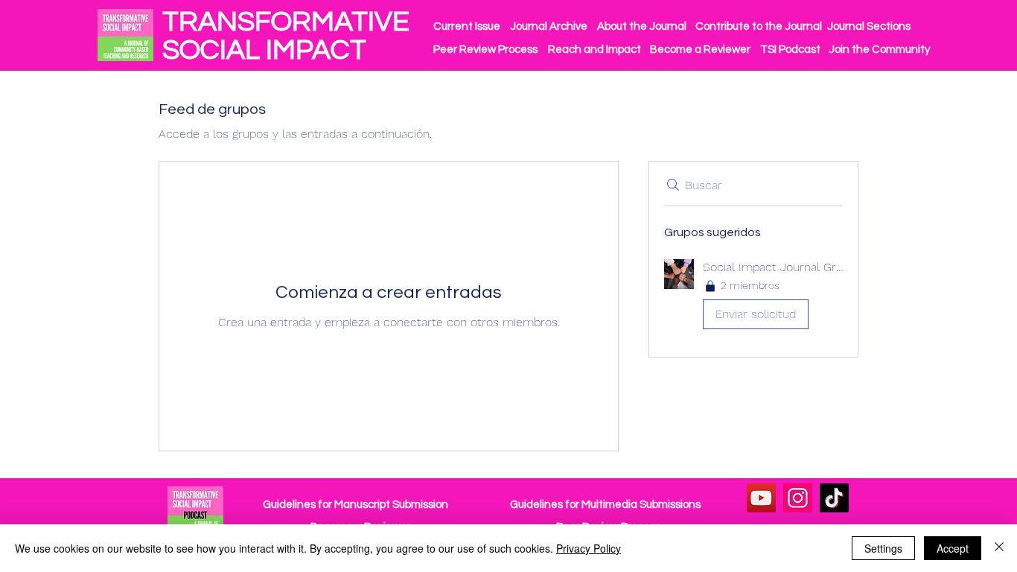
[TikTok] (834, 497)
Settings (883, 548)
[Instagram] (797, 497)
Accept (953, 548)
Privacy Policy (588, 548)
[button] (753, 297)
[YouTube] (761, 497)
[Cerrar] (999, 548)
